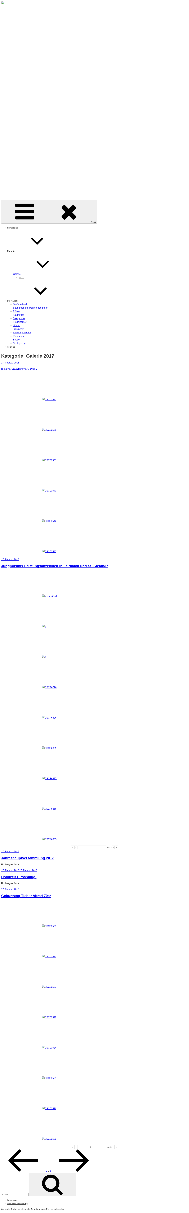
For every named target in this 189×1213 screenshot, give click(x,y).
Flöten (16, 311)
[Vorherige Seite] (23, 1170)
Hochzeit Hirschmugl (18, 877)
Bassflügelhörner (22, 332)
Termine (11, 347)
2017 (21, 277)
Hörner (16, 325)
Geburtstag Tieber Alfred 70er (26, 896)
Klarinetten (18, 315)
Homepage (12, 228)
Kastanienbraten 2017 (19, 369)
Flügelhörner (19, 322)
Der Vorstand (20, 304)
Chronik (11, 251)
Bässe (16, 339)
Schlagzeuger (20, 343)
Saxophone (19, 318)
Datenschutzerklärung (17, 1203)
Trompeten (18, 329)
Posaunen (18, 336)
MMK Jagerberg (24, 186)
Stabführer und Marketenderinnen (30, 308)
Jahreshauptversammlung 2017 (27, 858)
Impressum (12, 1200)
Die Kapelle (12, 301)
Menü (93, 222)
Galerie (17, 274)
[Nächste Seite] (74, 1170)
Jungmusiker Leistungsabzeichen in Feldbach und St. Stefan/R (54, 566)
